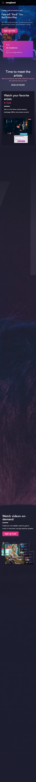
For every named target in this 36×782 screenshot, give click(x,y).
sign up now (9, 30)
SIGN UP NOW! (18, 85)
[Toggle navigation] (4, 3)
